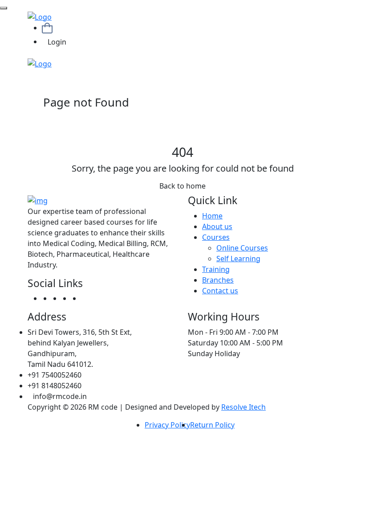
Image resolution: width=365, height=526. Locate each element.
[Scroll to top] (3, 8)
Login (57, 42)
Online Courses (242, 248)
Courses (216, 237)
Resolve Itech (243, 407)
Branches (218, 280)
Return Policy (212, 425)
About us (217, 226)
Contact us (220, 291)
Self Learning (238, 258)
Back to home (182, 186)
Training (216, 269)
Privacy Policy (167, 425)
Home (212, 216)
